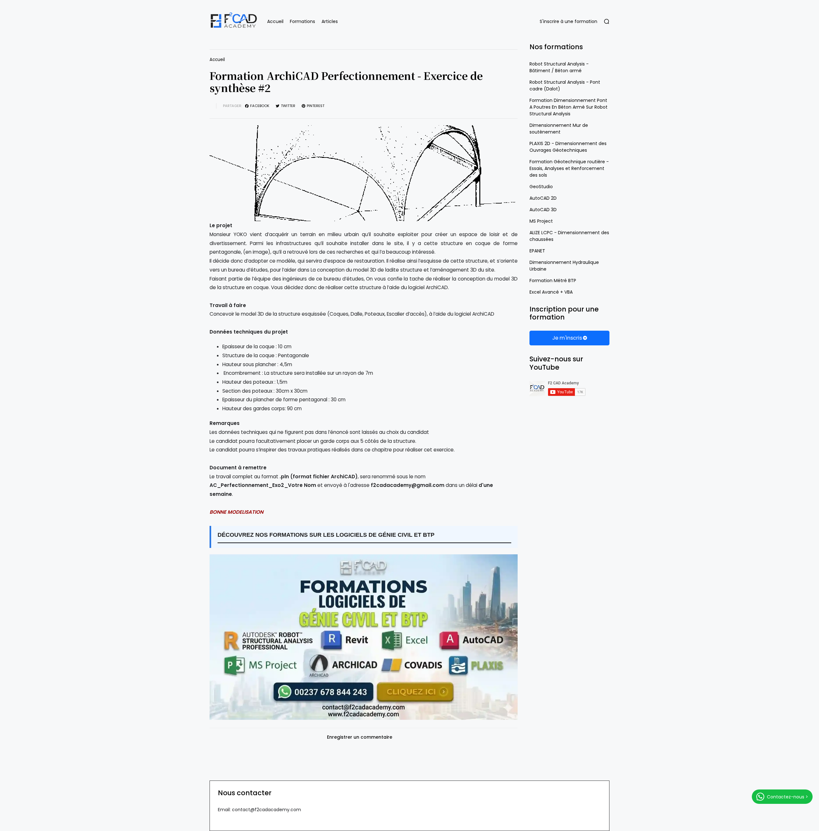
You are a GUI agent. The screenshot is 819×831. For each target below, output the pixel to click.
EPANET (537, 251)
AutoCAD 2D (543, 198)
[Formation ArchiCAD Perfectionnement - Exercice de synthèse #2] (364, 173)
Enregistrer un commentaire (359, 737)
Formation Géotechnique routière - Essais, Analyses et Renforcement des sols (569, 168)
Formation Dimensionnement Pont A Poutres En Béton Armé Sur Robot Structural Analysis (568, 107)
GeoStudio (541, 186)
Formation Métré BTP (552, 280)
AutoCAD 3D (543, 209)
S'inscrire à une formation (568, 21)
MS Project (541, 221)
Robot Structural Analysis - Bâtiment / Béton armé (559, 67)
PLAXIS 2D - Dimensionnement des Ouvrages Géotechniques (568, 146)
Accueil (275, 21)
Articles (330, 21)
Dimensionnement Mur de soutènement (558, 128)
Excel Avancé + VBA (551, 292)
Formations (302, 21)
